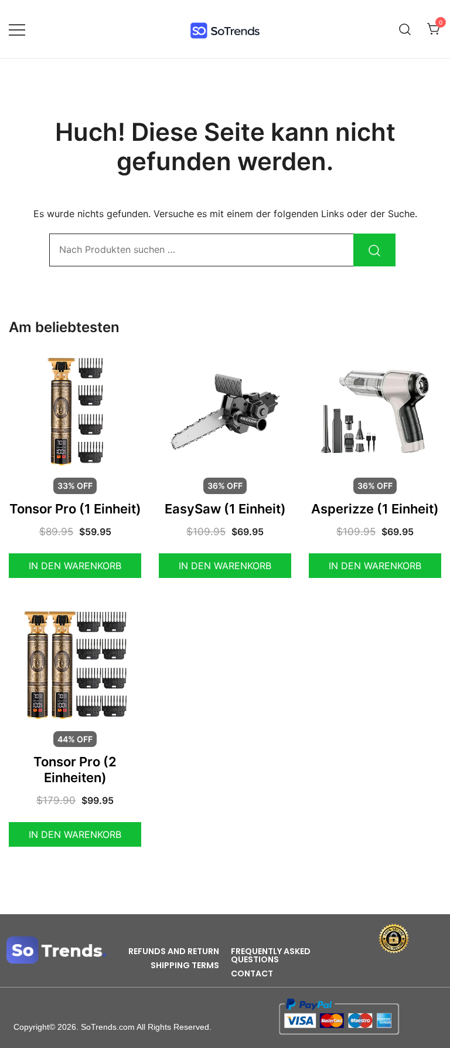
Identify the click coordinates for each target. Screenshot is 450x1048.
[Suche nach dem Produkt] (374, 250)
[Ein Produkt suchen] (405, 29)
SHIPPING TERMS (185, 965)
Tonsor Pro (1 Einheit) (75, 508)
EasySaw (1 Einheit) (225, 508)
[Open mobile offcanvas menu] (17, 29)
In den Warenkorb (75, 566)
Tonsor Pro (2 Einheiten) (75, 769)
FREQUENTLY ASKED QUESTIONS (271, 955)
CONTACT (252, 973)
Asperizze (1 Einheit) (375, 508)
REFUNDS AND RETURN (173, 951)
